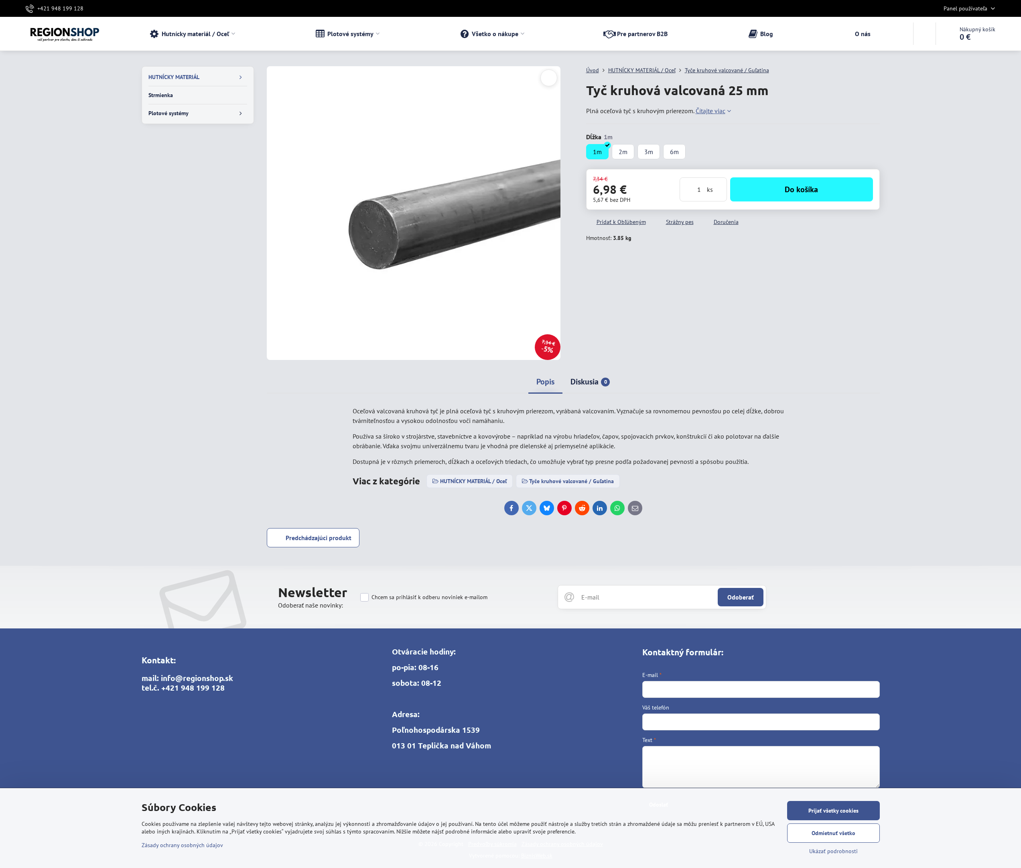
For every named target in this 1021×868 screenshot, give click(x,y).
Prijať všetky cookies (833, 810)
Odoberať (740, 597)
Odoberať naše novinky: (310, 605)
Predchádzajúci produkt (318, 538)
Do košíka (801, 189)
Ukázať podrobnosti (833, 851)
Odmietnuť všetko (833, 833)
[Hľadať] (924, 33)
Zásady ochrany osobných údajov (182, 845)
